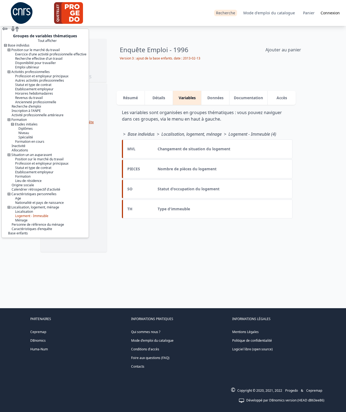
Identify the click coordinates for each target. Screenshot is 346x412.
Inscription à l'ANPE (26, 110)
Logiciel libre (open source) (252, 349)
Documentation (248, 97)
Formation (23, 176)
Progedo (291, 390)
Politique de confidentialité (252, 340)
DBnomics (38, 340)
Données (215, 97)
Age (18, 198)
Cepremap (38, 332)
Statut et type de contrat (33, 84)
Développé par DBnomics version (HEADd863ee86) (285, 400)
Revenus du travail (29, 97)
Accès (282, 97)
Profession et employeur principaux (41, 76)
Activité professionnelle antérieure (38, 115)
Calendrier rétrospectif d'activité (36, 189)
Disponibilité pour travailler (35, 63)
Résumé (130, 97)
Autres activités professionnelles (39, 80)
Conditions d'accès (145, 349)
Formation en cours (29, 141)
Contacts (137, 366)
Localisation (24, 211)
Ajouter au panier (283, 50)
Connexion (330, 12)
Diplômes (25, 128)
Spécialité (25, 137)
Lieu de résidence (28, 180)
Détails (158, 97)
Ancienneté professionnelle (35, 102)
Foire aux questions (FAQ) (150, 357)
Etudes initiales (26, 124)
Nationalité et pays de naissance (39, 202)
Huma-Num (39, 349)
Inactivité (18, 146)
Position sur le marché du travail (39, 159)
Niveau (23, 133)
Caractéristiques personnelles (33, 194)
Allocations (20, 150)
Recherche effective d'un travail (38, 58)
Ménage (21, 220)
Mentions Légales (245, 332)
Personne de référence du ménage (38, 224)
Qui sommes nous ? (145, 332)
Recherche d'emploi (26, 106)
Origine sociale (23, 185)
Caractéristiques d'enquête (32, 229)
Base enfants (18, 233)
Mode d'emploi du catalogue (269, 12)
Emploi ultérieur (27, 67)
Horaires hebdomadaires (34, 93)
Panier (309, 12)
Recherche (225, 12)
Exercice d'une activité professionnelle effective (50, 54)
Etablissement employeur (34, 89)
